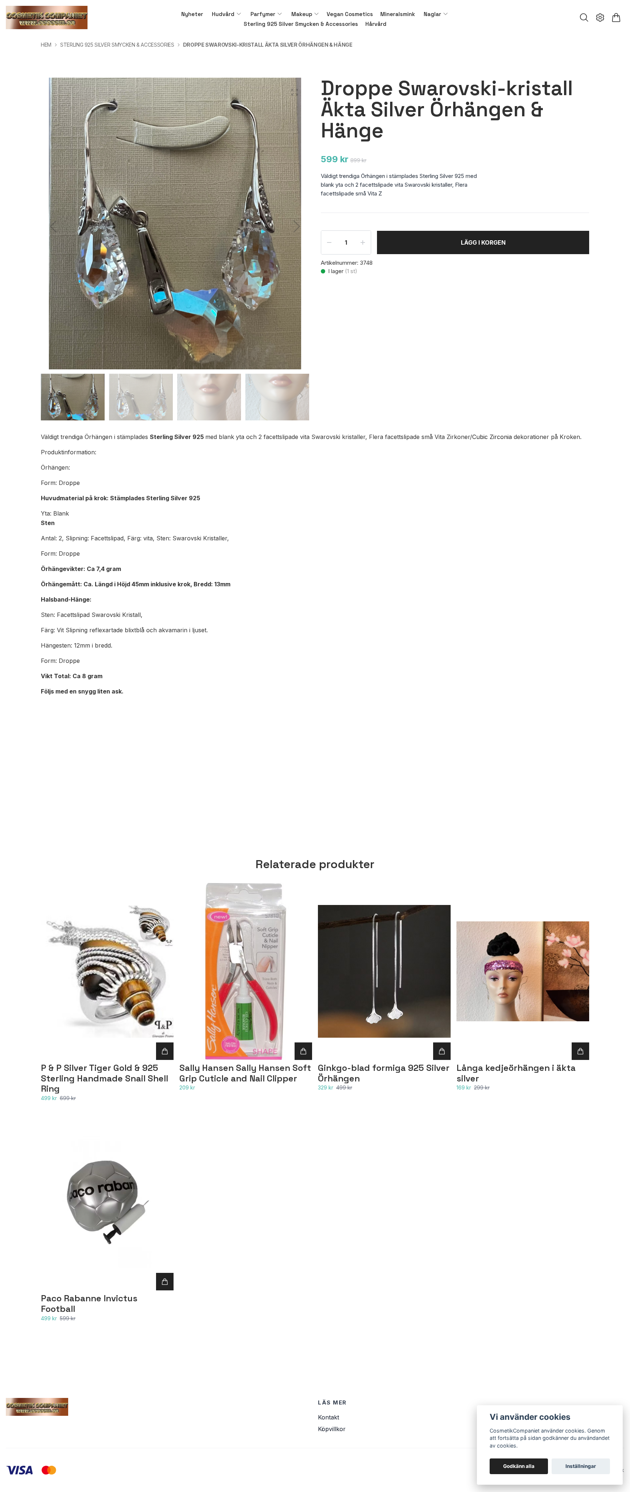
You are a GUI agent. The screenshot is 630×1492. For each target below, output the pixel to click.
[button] (297, 226)
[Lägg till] (165, 1051)
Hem (46, 45)
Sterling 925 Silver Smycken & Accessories (117, 45)
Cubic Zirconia (492, 436)
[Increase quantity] (363, 242)
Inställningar (580, 1466)
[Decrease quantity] (329, 242)
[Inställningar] (600, 17)
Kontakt (328, 1417)
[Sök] (584, 17)
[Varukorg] (616, 17)
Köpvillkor (332, 1429)
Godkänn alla (518, 1466)
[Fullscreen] (294, 92)
